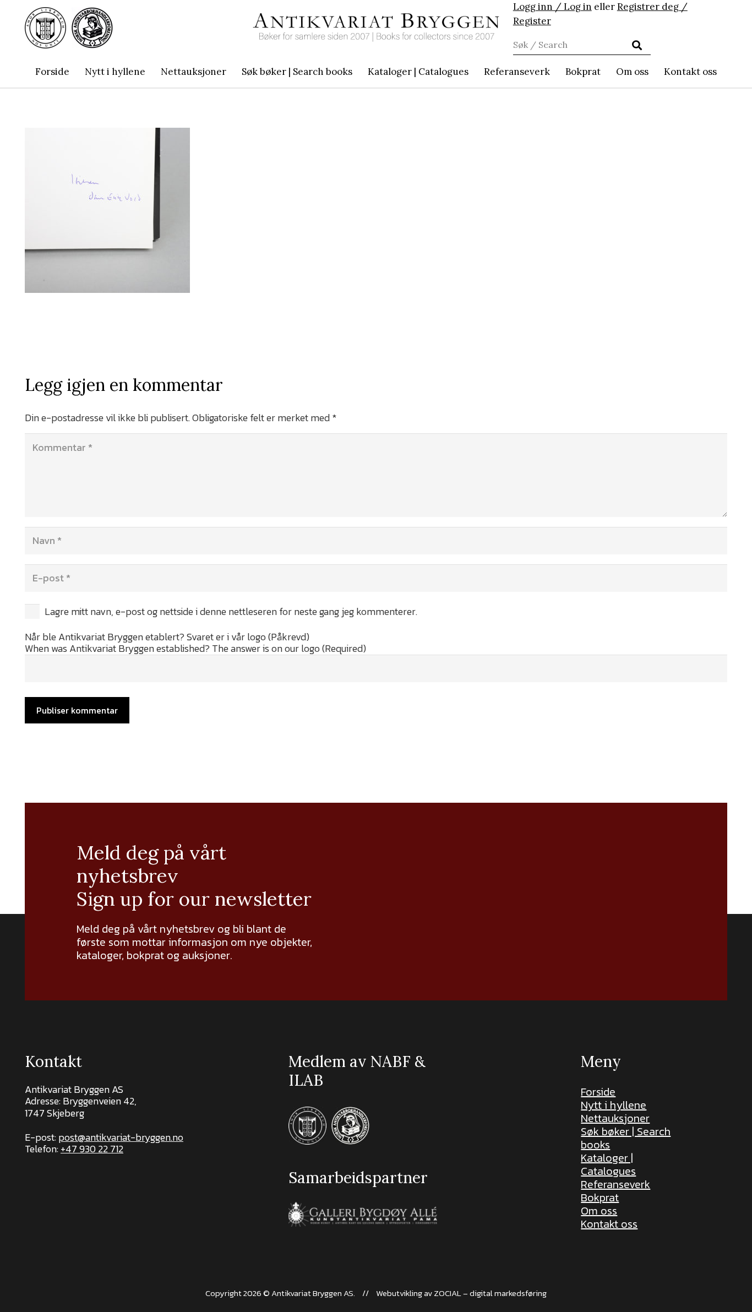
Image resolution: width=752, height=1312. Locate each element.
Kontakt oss (609, 1224)
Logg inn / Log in (552, 7)
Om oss (599, 1210)
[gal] (364, 1214)
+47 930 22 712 (92, 1148)
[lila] (45, 27)
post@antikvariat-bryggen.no (120, 1137)
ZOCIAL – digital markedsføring (490, 1293)
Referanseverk (615, 1184)
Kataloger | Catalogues (608, 1164)
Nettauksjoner (615, 1118)
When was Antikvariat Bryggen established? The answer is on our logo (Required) (195, 648)
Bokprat (600, 1197)
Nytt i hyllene (613, 1105)
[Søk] (636, 45)
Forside (598, 1092)
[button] (358, 71)
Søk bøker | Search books (626, 1138)
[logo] (376, 27)
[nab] (92, 27)
